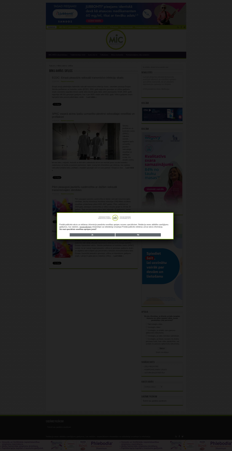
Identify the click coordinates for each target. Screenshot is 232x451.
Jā (92, 235)
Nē (138, 235)
